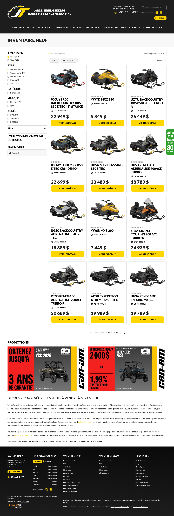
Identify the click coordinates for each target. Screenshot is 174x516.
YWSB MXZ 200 (102, 230)
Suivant (118, 332)
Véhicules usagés (42, 27)
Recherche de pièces (143, 485)
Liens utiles (142, 456)
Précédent (99, 332)
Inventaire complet (69, 461)
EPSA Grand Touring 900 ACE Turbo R (144, 234)
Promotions (111, 27)
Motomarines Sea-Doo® (71, 482)
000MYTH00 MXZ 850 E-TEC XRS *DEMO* (67, 166)
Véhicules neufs (20, 27)
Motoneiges (67, 470)
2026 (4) (14, 114)
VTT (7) (13, 83)
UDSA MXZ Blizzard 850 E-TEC (107, 166)
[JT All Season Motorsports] (39, 12)
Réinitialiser (161, 60)
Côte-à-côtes (67, 467)
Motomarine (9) (17, 76)
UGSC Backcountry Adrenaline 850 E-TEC (67, 234)
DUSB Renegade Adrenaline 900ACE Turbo (146, 168)
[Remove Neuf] (57, 60)
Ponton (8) (14, 80)
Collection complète (70, 491)
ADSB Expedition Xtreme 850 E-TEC (104, 298)
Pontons (66, 476)
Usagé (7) (14, 60)
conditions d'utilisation (140, 507)
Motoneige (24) (17, 69)
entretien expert (85, 422)
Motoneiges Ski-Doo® (70, 485)
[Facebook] (156, 12)
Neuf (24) (14, 56)
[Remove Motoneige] (75, 60)
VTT (64, 464)
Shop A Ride (25, 502)
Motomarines (68, 473)
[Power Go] (33, 506)
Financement (93, 27)
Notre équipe (140, 467)
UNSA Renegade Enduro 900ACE (143, 298)
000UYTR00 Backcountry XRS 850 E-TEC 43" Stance (67, 103)
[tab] (37, 461)
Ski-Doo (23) (16, 102)
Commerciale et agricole (69, 27)
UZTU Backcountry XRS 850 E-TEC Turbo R (147, 103)
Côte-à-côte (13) (17, 73)
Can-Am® (66, 479)
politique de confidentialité (119, 507)
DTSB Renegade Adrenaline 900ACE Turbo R (66, 299)
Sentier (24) (15, 92)
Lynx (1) (13, 105)
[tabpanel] (45, 475)
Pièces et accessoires (143, 482)
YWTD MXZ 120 (102, 99)
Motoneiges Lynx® (69, 488)
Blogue (138, 464)
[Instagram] (161, 12)
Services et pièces (130, 27)
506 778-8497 (128, 12)
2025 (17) (14, 118)
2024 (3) (14, 122)
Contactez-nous (152, 27)
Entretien (139, 479)
